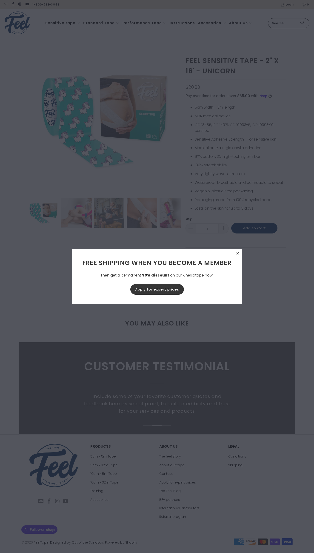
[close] (238, 253)
